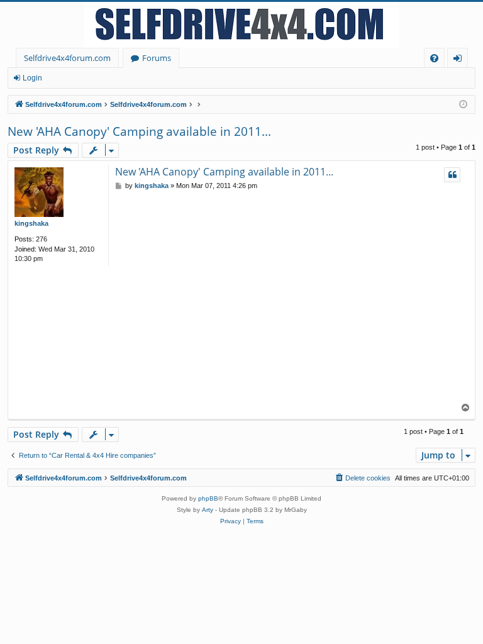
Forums (156, 58)
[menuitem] (434, 58)
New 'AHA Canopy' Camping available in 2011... (139, 131)
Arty (207, 509)
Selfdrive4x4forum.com (67, 58)
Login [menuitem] (460, 60)
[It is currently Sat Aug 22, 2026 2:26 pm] (463, 104)
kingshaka (31, 223)
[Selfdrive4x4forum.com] (241, 25)
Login (32, 78)
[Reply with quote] (452, 174)
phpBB (208, 498)
